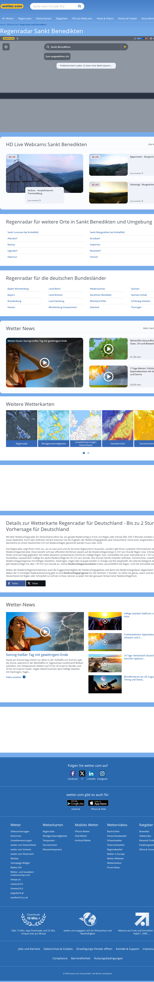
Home (2, 24)
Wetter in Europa (116, 853)
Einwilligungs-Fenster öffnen (94, 949)
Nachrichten (113, 831)
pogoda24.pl (17, 892)
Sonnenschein (50, 844)
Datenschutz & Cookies (58, 949)
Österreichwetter (116, 844)
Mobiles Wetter (86, 824)
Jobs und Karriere (29, 949)
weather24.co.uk (19, 897)
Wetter (16, 824)
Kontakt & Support (127, 949)
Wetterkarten (12, 24)
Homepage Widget (20, 862)
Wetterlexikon (114, 862)
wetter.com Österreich (22, 853)
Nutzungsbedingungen (108, 958)
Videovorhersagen (20, 831)
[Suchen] (79, 6)
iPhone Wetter (82, 831)
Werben (15, 858)
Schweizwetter (114, 840)
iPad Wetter (81, 835)
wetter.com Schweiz (21, 849)
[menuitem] (8, 18)
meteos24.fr (17, 883)
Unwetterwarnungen (21, 840)
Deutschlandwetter (117, 835)
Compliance (60, 958)
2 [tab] (88, 453)
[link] (8, 18)
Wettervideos (117, 824)
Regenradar (49, 831)
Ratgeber (146, 824)
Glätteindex (145, 835)
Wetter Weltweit (115, 858)
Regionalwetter (115, 849)
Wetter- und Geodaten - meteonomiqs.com (23, 873)
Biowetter (144, 831)
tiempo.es (16, 879)
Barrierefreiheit (80, 958)
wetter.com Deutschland (23, 844)
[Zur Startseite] (12, 6)
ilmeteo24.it (17, 888)
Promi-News (113, 867)
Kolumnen (16, 835)
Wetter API (16, 867)
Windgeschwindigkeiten (55, 835)
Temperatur (49, 840)
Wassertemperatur (52, 849)
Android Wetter (83, 840)
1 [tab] (83, 453)
